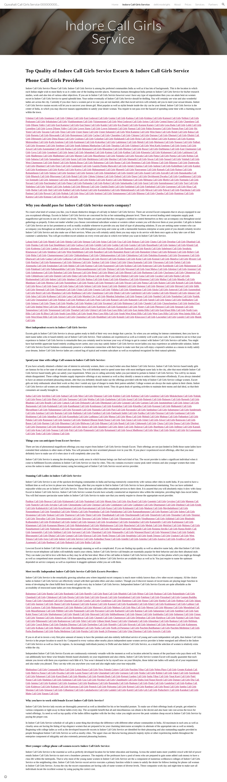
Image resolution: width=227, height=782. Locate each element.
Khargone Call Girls (149, 279)
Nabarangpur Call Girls (59, 409)
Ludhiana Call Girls (98, 416)
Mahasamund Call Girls (103, 169)
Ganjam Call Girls (149, 402)
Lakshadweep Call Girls (96, 690)
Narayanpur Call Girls (145, 169)
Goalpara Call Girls (84, 138)
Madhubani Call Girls (63, 155)
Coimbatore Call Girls (121, 504)
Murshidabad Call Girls (82, 628)
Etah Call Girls (92, 597)
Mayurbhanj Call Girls (37, 409)
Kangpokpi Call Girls (126, 306)
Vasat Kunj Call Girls (179, 676)
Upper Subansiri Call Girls (112, 132)
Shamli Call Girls (81, 614)
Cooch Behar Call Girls (47, 624)
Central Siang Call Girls (171, 121)
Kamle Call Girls (109, 125)
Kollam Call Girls (133, 265)
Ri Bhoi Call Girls (50, 313)
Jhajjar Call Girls (39, 190)
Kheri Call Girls (156, 604)
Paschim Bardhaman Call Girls (155, 628)
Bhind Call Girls (116, 272)
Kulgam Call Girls (60, 686)
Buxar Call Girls (150, 149)
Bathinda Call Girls (82, 413)
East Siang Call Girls (90, 125)
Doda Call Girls (156, 683)
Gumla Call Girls (137, 245)
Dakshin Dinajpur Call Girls (73, 624)
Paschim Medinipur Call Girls (185, 628)
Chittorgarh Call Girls (145, 423)
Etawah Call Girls (108, 597)
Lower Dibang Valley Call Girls (61, 128)
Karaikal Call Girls (189, 690)
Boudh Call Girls (53, 402)
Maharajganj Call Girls (62, 607)
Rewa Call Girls (43, 286)
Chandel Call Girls (152, 303)
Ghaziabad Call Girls (52, 600)
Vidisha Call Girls (119, 289)
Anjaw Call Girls (150, 121)
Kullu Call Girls (70, 196)
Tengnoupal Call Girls (59, 310)
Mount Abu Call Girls (115, 501)
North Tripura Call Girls (113, 535)
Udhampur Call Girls (73, 690)
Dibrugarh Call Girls (41, 138)
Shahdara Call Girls (51, 679)
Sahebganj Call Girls (172, 248)
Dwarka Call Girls (65, 673)
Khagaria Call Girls (150, 152)
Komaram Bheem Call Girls (60, 525)
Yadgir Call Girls (182, 262)
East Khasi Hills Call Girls (172, 310)
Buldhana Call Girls (81, 293)
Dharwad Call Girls (35, 259)
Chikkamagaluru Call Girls (112, 255)
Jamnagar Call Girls (58, 179)
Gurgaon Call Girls (129, 673)
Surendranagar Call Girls (171, 183)
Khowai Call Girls (92, 535)
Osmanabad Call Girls (46, 299)
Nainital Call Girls (185, 617)
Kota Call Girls (43, 430)
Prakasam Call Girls (35, 121)
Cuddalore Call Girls (143, 504)
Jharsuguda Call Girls (36, 406)
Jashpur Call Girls (162, 166)
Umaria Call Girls (101, 289)
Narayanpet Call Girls (80, 528)
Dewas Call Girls (96, 276)
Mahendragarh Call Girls (132, 190)
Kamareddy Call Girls (160, 522)
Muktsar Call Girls (169, 416)
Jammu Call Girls (39, 683)
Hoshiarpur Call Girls (36, 416)
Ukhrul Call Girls (98, 310)
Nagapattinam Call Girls (37, 511)
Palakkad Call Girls (40, 269)
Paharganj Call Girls (45, 676)
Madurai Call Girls (153, 508)
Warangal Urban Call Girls (173, 532)
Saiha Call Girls (33, 396)
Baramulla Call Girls (119, 683)
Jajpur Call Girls (191, 402)
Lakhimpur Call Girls (126, 142)
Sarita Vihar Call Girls (157, 676)
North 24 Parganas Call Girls (125, 628)
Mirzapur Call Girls (173, 607)
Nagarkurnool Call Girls (37, 528)
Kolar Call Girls (143, 259)
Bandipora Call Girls (98, 683)
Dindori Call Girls (129, 276)
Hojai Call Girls (143, 138)
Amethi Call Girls (129, 539)
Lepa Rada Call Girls (175, 125)
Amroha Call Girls (148, 539)
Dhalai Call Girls (56, 535)
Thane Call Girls (57, 303)
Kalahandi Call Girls (57, 406)
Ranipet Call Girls (169, 511)
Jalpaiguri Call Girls (156, 624)
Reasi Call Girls (171, 686)
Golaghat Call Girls (103, 138)
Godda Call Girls (120, 245)
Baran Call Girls (34, 423)
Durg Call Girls (63, 166)
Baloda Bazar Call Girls (81, 162)
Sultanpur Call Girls (183, 614)
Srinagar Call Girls (53, 690)
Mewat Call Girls (153, 190)
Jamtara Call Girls (177, 245)
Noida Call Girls (147, 673)
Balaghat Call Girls (62, 272)
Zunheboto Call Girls (115, 399)
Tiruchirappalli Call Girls (137, 515)
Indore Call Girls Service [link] (136, 4)
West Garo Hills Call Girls (165, 313)
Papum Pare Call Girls (182, 128)
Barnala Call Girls (63, 413)
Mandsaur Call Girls (35, 282)
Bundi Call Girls (126, 423)
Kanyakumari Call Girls (94, 508)
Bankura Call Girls (178, 621)
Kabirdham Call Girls (181, 166)
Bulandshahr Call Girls (183, 593)
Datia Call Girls (79, 276)
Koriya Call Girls (83, 169)
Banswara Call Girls (185, 420)
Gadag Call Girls (53, 259)
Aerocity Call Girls (161, 631)
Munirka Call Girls (87, 676)
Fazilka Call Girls (146, 413)
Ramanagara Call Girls (60, 262)
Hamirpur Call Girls (184, 193)
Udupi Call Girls (118, 262)
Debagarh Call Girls (90, 402)
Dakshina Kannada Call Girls (162, 255)
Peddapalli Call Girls (141, 528)
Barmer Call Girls (50, 423)
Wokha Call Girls (96, 399)
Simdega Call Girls (56, 252)
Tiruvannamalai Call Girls (68, 518)
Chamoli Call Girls (103, 617)
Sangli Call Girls (156, 299)
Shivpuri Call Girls (184, 286)
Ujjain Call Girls (84, 289)
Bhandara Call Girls (61, 293)
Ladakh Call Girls (117, 690)
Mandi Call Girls (56, 241)
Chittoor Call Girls (74, 118)
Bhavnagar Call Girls (60, 176)
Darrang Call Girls (159, 135)
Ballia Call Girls (93, 542)
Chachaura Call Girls (173, 272)
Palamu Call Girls (115, 248)
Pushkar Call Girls (35, 501)
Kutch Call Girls (114, 179)
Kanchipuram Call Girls (70, 508)
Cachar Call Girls (101, 135)
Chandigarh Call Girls (126, 679)
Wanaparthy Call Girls (123, 532)
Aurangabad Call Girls (53, 149)
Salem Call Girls (187, 511)
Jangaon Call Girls (96, 522)
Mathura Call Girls (121, 607)
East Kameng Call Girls (67, 125)
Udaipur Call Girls (35, 118)
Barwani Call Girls (82, 272)
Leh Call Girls (150, 690)
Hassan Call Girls (90, 259)
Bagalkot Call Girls (103, 252)
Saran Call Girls (78, 159)
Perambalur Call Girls (99, 511)
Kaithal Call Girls (71, 190)
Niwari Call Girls (132, 282)
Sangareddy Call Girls (42, 532)
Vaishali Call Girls (190, 159)
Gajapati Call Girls (131, 402)
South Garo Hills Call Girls (72, 313)
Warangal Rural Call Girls (147, 532)
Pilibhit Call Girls (64, 610)
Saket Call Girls (180, 673)
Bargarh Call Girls (190, 399)
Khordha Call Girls (142, 406)
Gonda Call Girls (91, 600)
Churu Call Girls (165, 423)
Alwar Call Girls (167, 420)
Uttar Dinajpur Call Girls (140, 631)
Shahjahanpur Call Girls (60, 614)
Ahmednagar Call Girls (140, 289)
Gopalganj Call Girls (57, 152)
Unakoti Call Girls (180, 535)
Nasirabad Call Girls (94, 501)
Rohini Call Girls (164, 673)
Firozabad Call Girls (170, 597)
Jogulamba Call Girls (138, 522)
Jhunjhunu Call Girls (163, 426)
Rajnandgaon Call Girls (37, 173)
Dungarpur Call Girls (46, 426)
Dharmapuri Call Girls (164, 504)
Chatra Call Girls (158, 241)
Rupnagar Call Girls (52, 420)
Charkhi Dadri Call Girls (112, 186)
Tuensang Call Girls (77, 399)
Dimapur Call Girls (103, 396)
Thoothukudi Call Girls (113, 515)
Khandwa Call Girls (129, 279)
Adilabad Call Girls (174, 518)
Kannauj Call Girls (80, 604)
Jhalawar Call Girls (143, 426)
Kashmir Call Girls (58, 683)
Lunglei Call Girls (185, 317)
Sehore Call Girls (92, 286)
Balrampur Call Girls (103, 162)
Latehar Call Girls (59, 248)
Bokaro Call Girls (140, 241)
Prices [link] (188, 4)
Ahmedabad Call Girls (115, 173)
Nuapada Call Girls (101, 409)
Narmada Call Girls (188, 179)
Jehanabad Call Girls (94, 152)
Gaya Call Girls (38, 152)
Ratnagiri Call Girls (137, 299)
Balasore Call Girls (171, 399)
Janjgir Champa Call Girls (140, 166)
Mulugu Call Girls (191, 525)
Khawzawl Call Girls (145, 317)
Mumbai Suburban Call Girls (120, 296)
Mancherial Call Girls (134, 525)
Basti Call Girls (110, 593)
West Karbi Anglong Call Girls (164, 145)
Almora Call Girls (63, 617)
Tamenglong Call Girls (37, 310)
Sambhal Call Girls (184, 610)
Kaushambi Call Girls (137, 604)
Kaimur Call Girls (113, 152)
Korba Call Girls (66, 169)
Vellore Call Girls (109, 518)
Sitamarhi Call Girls (137, 159)
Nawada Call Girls (144, 155)
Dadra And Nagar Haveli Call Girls (155, 679)
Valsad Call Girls (54, 186)
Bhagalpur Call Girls (112, 149)
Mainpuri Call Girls (102, 607)
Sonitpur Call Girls (65, 145)
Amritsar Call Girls (45, 413)
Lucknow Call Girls (40, 607)
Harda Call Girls (182, 276)
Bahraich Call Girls (74, 542)
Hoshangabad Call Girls (37, 279)
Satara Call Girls (173, 299)
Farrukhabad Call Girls (129, 597)
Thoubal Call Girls (80, 310)
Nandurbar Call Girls (181, 296)
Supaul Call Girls (172, 159)
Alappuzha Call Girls (36, 265)
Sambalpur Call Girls (156, 409)
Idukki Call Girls (76, 265)
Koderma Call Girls (40, 248)
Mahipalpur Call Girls (36, 669)
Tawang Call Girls (50, 132)
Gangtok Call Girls (156, 501)
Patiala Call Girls (34, 420)
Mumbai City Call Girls (93, 296)
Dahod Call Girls (122, 176)
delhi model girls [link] (162, 4)
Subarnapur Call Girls (178, 409)
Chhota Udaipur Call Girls (101, 176)
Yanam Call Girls (50, 693)
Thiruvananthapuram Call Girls (91, 269)
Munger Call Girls (83, 155)
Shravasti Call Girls (99, 614)
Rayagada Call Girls (136, 409)
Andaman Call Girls (72, 679)
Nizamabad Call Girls (120, 528)
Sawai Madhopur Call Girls (139, 430)
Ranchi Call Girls (152, 248)
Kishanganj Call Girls (171, 152)
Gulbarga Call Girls (72, 259)
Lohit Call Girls (193, 125)
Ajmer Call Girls (150, 420)
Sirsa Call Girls (86, 193)
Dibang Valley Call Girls (43, 125)
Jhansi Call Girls (62, 604)
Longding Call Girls (35, 128)
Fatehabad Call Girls (155, 186)
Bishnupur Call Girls (132, 303)
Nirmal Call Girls (100, 528)
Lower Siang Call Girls (89, 128)
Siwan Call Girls (155, 159)
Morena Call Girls (55, 282)
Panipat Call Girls (34, 193)
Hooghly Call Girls (117, 624)
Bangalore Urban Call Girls (153, 252)
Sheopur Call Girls (165, 286)
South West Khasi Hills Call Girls (135, 313)
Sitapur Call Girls (143, 614)
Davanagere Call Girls (189, 255)
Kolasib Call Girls (125, 317)
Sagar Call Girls (60, 286)
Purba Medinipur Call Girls (67, 631)
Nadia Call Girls (102, 628)
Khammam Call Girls (36, 525)
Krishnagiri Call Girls (133, 508)
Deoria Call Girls (75, 597)
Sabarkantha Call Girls (131, 183)
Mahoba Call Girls (83, 607)
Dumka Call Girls (39, 245)
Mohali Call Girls (150, 416)
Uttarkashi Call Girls (138, 621)
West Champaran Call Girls (39, 162)
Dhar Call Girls (112, 276)
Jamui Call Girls (76, 152)
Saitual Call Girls (69, 396)
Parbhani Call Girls (85, 299)
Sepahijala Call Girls (136, 535)
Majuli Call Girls (145, 142)
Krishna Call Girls (153, 118)
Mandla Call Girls (186, 279)
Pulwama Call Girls (116, 686)
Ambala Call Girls (71, 186)
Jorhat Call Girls (159, 138)
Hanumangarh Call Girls (69, 426)
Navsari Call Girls (34, 183)
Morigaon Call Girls (164, 142)
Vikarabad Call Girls (101, 532)
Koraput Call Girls (161, 406)
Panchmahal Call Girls (55, 183)
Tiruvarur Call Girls (91, 518)
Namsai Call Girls (136, 128)
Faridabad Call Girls (134, 186)
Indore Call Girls (58, 279)
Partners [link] (213, 4)
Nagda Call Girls (95, 282)
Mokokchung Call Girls (181, 396)
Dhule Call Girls (122, 293)
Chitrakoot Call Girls (56, 597)
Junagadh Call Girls (78, 179)
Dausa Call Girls (182, 423)
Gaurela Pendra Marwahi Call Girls (109, 166)
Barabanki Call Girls (74, 593)
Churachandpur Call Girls (174, 303)
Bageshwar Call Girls (83, 617)
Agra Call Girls (50, 539)
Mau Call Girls (138, 607)
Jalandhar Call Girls (57, 416)
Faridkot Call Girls (101, 413)
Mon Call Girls (85, 396)
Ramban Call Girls (154, 686)
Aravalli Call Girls (170, 173)
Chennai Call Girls (101, 504)
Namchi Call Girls (40, 504)
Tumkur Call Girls (100, 262)
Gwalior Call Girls (164, 276)
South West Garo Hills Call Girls (102, 313)
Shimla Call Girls (73, 241)
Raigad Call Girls (119, 299)
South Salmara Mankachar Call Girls (93, 145)
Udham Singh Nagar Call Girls (112, 621)
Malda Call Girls (62, 628)
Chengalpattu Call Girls (79, 504)
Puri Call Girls (118, 409)
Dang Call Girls (139, 176)
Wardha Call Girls (75, 303)
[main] (113, 31)
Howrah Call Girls (137, 624)
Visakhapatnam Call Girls (79, 121)
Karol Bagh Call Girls (67, 676)
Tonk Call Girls (43, 433)
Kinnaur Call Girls (53, 196)
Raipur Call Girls (183, 169)
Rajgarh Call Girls (184, 282)
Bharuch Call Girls (40, 176)
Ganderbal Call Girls (174, 683)
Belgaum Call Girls (177, 252)
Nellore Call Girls (190, 118)
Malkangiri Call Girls (181, 406)
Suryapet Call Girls (81, 532)
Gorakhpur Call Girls (111, 600)
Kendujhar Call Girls (122, 406)
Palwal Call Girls (171, 190)
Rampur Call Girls (144, 610)
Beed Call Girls (43, 293)
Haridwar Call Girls (165, 617)
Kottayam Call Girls (152, 265)
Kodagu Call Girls (126, 259)
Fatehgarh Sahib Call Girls (124, 413)
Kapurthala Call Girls (77, 416)
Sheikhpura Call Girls (97, 159)
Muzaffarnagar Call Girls (43, 610)
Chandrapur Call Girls (102, 293)
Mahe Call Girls (33, 693)
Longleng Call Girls (159, 396)
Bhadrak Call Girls (35, 402)
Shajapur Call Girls (146, 286)
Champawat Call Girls (124, 617)
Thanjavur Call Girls (75, 515)
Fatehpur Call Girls (150, 597)
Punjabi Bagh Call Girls (108, 676)
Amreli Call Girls (134, 173)
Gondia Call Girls (160, 293)
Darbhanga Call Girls (169, 149)
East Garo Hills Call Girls (119, 310)
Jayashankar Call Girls (117, 522)
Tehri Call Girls (88, 621)
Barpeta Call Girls (40, 135)
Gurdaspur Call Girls (184, 413)
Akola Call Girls (160, 289)
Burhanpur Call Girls (152, 272)
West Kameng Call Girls (137, 132)
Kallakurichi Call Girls (47, 508)
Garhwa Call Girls (85, 245)
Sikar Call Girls (161, 430)
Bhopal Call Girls (132, 272)
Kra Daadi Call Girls (128, 125)
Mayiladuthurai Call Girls (175, 508)
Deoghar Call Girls (176, 241)
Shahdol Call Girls (127, 286)
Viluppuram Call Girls (130, 518)
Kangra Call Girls (34, 196)
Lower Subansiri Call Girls (114, 128)
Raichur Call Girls (40, 262)
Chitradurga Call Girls (137, 255)
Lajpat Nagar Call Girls (86, 669)
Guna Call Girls (146, 276)
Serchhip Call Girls (51, 396)
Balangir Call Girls (152, 399)
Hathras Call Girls (185, 600)
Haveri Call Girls (108, 259)
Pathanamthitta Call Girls (63, 269)
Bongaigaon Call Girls (81, 135)
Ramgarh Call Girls (133, 248)
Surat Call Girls (150, 183)
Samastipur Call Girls (59, 159)
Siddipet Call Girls (62, 532)
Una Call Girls (124, 241)
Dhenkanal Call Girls (110, 402)
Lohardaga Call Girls (79, 248)
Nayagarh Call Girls (81, 409)
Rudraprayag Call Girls (69, 621)
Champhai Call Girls (86, 317)
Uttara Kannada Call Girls (139, 262)
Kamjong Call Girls (106, 306)
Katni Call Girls (110, 279)
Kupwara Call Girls (78, 686)
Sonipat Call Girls (103, 193)
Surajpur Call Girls (76, 173)
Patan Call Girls (74, 183)
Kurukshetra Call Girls (109, 190)
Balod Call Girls (61, 162)
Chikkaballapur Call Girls (86, 255)
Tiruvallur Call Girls (45, 518)
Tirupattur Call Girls (181, 515)
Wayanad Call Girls (135, 269)
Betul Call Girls (99, 272)
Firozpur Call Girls (165, 413)
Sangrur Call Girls (72, 420)
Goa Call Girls (89, 679)
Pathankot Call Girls (188, 416)
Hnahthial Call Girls (106, 317)
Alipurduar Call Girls (158, 621)
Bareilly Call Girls (93, 593)
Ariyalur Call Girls (58, 504)
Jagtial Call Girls (78, 522)
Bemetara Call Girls (141, 162)
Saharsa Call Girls (40, 159)
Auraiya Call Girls (166, 539)
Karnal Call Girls (88, 190)
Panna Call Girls (150, 282)
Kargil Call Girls (135, 690)
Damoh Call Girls (62, 276)
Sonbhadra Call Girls (163, 614)
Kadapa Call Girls (135, 118)
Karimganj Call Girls (84, 142)
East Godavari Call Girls (96, 118)
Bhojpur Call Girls (132, 149)
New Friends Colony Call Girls (113, 669)
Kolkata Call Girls (44, 628)
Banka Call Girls (73, 149)
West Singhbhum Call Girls (80, 252)
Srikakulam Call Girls (56, 121)
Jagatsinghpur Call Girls (170, 402)
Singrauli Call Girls (45, 289)
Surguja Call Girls (94, 173)
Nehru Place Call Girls (165, 669)
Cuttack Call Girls (71, 402)
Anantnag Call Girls (77, 683)
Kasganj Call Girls (117, 604)
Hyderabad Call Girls (59, 522)
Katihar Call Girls (131, 152)
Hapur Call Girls (150, 600)
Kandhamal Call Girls (78, 406)
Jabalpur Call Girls (76, 279)
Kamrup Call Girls (177, 138)
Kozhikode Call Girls (173, 265)
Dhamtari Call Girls (45, 166)
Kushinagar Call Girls (175, 604)
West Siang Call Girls (160, 132)
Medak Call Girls (153, 525)
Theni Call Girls (93, 515)
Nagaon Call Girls (183, 142)
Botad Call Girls (79, 176)
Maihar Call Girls (168, 279)
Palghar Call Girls (66, 299)
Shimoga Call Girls (81, 262)
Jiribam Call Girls (67, 306)
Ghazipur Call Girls (73, 600)
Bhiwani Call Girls (90, 186)
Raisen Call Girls (166, 282)
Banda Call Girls (55, 593)
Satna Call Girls (76, 286)
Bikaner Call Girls (109, 423)
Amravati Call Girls (178, 289)
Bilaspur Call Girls (178, 162)
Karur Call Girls (114, 508)
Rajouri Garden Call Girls (133, 676)
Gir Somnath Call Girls (37, 179)
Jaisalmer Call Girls (107, 426)
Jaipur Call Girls (89, 426)
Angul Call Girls (134, 399)
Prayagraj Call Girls (104, 610)
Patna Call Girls (161, 155)
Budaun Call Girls (163, 593)
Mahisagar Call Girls (132, 179)
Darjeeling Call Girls (97, 624)
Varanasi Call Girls (45, 617)
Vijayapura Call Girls (163, 262)
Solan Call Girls (109, 241)
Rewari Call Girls (52, 193)
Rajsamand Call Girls (115, 430)
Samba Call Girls (188, 686)
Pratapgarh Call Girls (93, 430)
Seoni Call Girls (109, 286)
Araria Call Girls (188, 145)
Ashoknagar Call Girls (42, 272)
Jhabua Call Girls (94, 279)
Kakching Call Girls (86, 306)
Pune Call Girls (102, 299)
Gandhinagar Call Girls (189, 176)
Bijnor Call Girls (145, 593)
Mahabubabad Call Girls (87, 525)
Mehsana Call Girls (152, 179)
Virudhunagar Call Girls (153, 518)
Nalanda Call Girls (125, 155)
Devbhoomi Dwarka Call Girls (163, 176)
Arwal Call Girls (34, 149)
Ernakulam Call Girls (57, 265)
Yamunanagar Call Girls (124, 193)
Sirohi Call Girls (177, 430)
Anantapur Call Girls (54, 118)
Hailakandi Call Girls (124, 138)
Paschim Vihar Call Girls (142, 669)
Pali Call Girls (76, 430)
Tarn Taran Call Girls (131, 420)
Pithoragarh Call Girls (46, 621)
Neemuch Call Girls (114, 282)
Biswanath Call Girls (59, 135)
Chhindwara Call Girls (42, 276)
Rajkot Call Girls (111, 183)
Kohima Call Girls (140, 396)
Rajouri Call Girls (135, 686)
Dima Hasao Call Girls (63, 138)
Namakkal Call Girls (60, 511)
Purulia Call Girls (89, 631)
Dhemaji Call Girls (177, 135)
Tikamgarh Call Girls (65, 289)
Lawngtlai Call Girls (166, 317)
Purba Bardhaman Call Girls (39, 631)
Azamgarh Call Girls (36, 542)
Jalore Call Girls (125, 426)
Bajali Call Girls (179, 132)
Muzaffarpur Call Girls (104, 155)
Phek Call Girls (59, 399)
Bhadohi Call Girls (127, 593)
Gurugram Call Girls (176, 186)
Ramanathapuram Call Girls (146, 511)
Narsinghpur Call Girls (75, 282)
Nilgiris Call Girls (79, 511)
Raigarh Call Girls (166, 169)
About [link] (177, 4)
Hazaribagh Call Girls (157, 245)
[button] (223, 4)
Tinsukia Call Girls (120, 145)
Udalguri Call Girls (139, 145)
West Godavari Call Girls (129, 121)
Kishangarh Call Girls (73, 501)
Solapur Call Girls (40, 303)
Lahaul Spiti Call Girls (37, 241)
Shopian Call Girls (35, 690)
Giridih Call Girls (102, 245)
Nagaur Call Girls (59, 430)
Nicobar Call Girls (106, 679)
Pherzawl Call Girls (164, 306)
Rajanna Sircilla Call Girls (165, 528)
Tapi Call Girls (191, 183)
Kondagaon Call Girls (46, 169)
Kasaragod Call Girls (113, 265)
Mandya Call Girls (179, 259)
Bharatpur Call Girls (70, 423)
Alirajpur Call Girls (177, 269)
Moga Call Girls (133, 416)
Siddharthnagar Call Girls (122, 614)
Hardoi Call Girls (167, 600)
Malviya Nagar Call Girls (43, 673)
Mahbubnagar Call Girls (111, 525)
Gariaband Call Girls (81, 166)
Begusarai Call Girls (92, 149)
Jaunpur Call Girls (44, 604)
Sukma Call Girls (57, 173)
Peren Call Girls (43, 399)
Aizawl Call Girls (66, 317)
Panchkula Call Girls (190, 190)
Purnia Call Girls (178, 155)
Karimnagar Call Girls (182, 522)
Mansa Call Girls (117, 416)
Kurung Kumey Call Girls (151, 125)
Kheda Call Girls (97, 179)
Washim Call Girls (93, 303)
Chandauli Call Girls (36, 597)
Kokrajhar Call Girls (105, 142)
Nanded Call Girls (162, 296)
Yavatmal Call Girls (112, 303)
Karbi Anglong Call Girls (61, 142)
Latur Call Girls (74, 296)
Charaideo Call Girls (120, 135)
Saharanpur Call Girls (163, 610)
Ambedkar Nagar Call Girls (107, 539)
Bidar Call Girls (38, 255)
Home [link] (115, 4)
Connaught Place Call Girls (61, 669)
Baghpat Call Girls (55, 542)
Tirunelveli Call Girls (160, 515)
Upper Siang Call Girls (87, 132)
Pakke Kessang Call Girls (158, 128)
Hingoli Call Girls (178, 293)
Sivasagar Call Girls (45, 145)
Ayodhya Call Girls (185, 539)
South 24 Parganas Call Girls (113, 631)
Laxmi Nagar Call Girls (86, 673)
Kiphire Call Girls (121, 396)
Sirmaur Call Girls (91, 241)
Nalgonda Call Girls (59, 528)
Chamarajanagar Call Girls (60, 255)
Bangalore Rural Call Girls (126, 252)
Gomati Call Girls (74, 535)
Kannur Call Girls (94, 265)
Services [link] (199, 4)
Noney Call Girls (146, 306)
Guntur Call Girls (116, 118)
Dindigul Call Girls (185, 504)
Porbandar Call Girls (92, 183)
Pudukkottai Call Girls (121, 511)
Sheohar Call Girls (118, 159)
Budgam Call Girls (138, 683)
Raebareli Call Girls (124, 610)
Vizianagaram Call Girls (105, 121)
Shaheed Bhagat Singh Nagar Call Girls (100, 420)
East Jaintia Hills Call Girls (146, 310)
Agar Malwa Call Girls (156, 269)
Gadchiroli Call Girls (140, 293)
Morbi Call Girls (171, 179)
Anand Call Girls (151, 173)
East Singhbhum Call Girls (62, 245)
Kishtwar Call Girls (40, 686)
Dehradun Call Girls (145, 617)
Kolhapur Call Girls (56, 296)
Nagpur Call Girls (143, 296)
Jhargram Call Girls (175, 624)
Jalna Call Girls (38, 296)
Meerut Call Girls (154, 607)
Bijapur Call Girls (159, 162)
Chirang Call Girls (140, 135)
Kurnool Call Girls (172, 118)
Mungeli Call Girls (125, 169)
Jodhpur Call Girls (183, 426)
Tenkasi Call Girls (55, 515)
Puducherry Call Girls (168, 690)
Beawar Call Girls (53, 501)
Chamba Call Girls (164, 193)
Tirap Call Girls (67, 132)
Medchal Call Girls (172, 525)
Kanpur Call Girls (98, 604)
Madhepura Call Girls (41, 155)
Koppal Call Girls (160, 259)
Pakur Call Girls (98, 248)
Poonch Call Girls (97, 686)
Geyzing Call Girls (176, 501)
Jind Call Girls (55, 190)
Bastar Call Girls (122, 162)
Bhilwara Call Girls (89, 423)
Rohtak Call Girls (69, 193)
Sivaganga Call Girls (36, 515)
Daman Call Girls (181, 679)
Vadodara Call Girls (35, 186)
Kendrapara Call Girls (100, 406)
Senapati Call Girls (184, 306)
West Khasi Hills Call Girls (44, 317)
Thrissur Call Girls (116, 269)
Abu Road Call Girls (137, 501)
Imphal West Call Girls (47, 306)
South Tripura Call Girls (158, 535)
